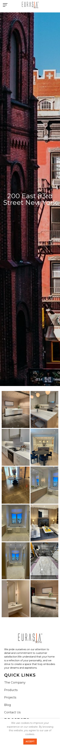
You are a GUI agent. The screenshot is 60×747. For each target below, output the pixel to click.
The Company (15, 682)
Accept (30, 741)
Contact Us (12, 712)
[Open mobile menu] (5, 5)
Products (11, 690)
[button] (16, 409)
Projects (10, 697)
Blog (7, 705)
